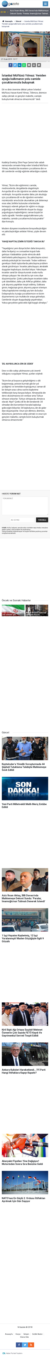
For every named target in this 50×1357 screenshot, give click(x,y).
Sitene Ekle (24, 1337)
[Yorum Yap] (39, 65)
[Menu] (45, 4)
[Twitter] (15, 65)
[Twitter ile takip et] (25, 1344)
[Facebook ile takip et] (19, 1344)
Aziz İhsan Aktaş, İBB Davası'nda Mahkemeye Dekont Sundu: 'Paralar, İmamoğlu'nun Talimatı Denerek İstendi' (29, 12)
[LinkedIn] (19, 65)
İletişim (26, 1334)
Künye (18, 1334)
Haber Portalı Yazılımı (14, 1353)
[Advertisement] (25, 132)
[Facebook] (10, 65)
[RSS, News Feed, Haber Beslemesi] (31, 1344)
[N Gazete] (10, 3)
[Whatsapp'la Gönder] (24, 65)
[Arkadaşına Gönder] (29, 65)
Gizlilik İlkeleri (37, 1334)
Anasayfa (9, 1334)
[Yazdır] (34, 65)
